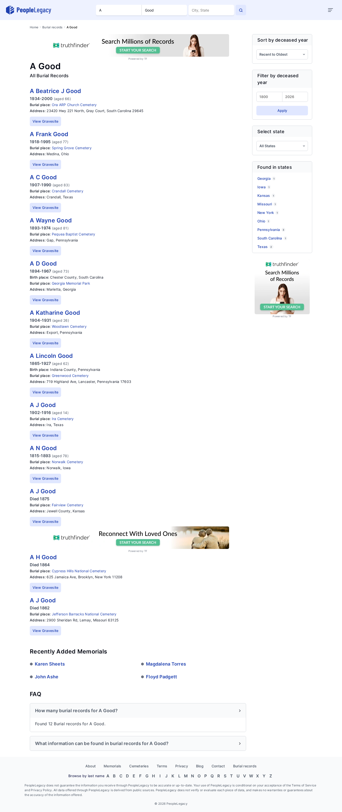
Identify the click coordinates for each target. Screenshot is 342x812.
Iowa (263, 187)
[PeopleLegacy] (29, 10)
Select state (270, 131)
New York (267, 212)
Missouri (266, 204)
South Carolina (271, 238)
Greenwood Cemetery (70, 375)
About (90, 766)
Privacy (181, 766)
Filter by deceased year (278, 79)
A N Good (43, 448)
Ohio (263, 221)
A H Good (43, 557)
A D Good (43, 263)
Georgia (265, 178)
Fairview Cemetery (67, 505)
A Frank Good (49, 134)
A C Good (43, 177)
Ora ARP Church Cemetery (74, 105)
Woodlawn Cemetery (69, 326)
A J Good (43, 405)
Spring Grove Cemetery (72, 148)
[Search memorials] (241, 10)
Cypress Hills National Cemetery (79, 571)
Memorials (112, 766)
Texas (264, 247)
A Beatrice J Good (55, 91)
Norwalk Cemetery (67, 462)
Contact (218, 766)
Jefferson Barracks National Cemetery (84, 614)
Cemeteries (139, 766)
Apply (282, 110)
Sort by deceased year (282, 40)
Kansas (265, 195)
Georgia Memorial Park (71, 283)
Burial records (52, 27)
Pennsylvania (270, 229)
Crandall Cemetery (67, 191)
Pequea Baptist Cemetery (73, 234)
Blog (200, 766)
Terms (162, 766)
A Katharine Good (55, 312)
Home (34, 27)
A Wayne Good (51, 220)
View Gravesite (46, 121)
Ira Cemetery (63, 419)
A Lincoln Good (51, 355)
